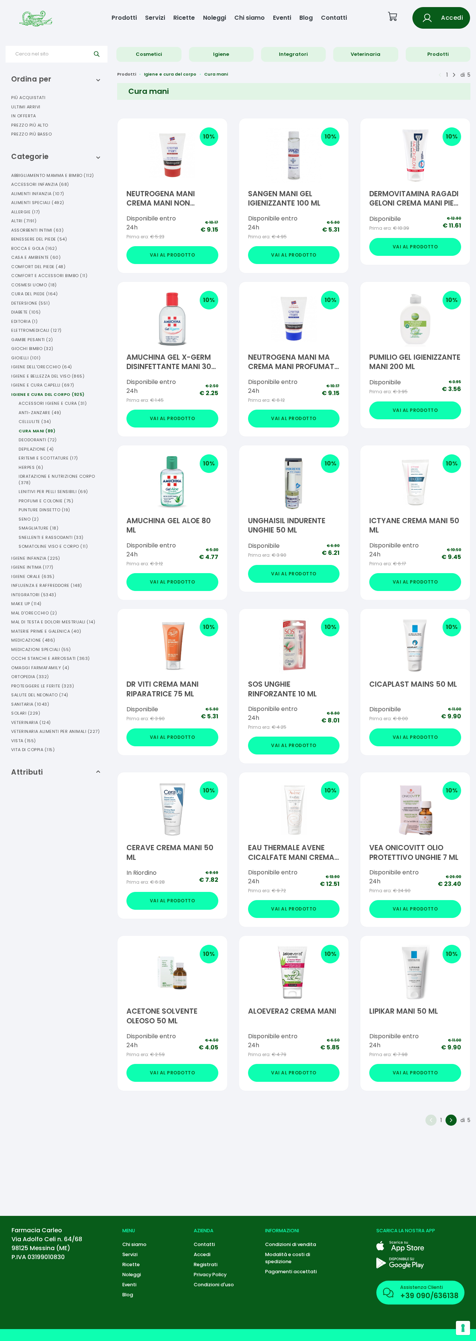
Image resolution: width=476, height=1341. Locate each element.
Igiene (221, 54)
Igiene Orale (32, 576)
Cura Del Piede (34, 294)
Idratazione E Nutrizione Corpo (57, 479)
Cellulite (35, 422)
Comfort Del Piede (38, 267)
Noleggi (214, 17)
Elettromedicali (36, 330)
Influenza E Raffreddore (46, 585)
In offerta (23, 116)
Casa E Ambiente (36, 257)
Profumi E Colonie (46, 501)
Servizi (155, 17)
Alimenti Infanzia (37, 194)
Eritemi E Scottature (48, 458)
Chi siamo (249, 17)
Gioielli (26, 358)
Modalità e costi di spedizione (287, 1258)
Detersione (30, 303)
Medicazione (33, 640)
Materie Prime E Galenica (46, 631)
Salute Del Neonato (39, 695)
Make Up (26, 604)
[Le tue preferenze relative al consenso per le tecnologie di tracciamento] (463, 1328)
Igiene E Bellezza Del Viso (47, 376)
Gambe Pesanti (32, 340)
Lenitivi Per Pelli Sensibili (53, 492)
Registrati (206, 1264)
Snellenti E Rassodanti (51, 537)
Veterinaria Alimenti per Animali (55, 731)
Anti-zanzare (40, 413)
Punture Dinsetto (44, 510)
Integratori (293, 54)
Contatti (334, 17)
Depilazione (36, 449)
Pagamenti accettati (291, 1271)
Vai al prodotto (172, 255)
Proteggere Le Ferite (42, 686)
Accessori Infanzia (40, 184)
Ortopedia (30, 677)
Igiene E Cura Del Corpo (48, 394)
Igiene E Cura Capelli (42, 385)
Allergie (25, 212)
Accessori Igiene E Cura (53, 403)
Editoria (24, 321)
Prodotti (124, 17)
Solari (25, 713)
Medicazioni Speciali (41, 649)
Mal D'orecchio (34, 613)
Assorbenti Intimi (37, 230)
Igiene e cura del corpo (170, 74)
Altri (23, 221)
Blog (306, 17)
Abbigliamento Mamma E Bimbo (52, 175)
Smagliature (38, 528)
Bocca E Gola (34, 248)
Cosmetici (149, 54)
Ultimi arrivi (26, 107)
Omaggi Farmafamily (40, 668)
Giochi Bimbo (32, 349)
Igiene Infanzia (35, 558)
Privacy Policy (210, 1274)
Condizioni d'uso (214, 1284)
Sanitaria (30, 704)
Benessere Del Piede (39, 239)
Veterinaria (365, 54)
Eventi (282, 17)
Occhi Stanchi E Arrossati (50, 658)
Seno (29, 519)
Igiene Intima (32, 567)
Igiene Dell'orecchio (41, 367)
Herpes (31, 467)
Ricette (184, 17)
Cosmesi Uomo (34, 285)
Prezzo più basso (31, 134)
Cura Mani (37, 431)
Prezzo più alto (29, 125)
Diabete (26, 312)
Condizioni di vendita (290, 1244)
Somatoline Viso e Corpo (53, 546)
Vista (23, 741)
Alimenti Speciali (37, 203)
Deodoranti (38, 440)
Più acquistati (28, 98)
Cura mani (216, 74)
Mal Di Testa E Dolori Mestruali (53, 622)
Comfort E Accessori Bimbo (49, 276)
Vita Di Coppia (33, 750)
